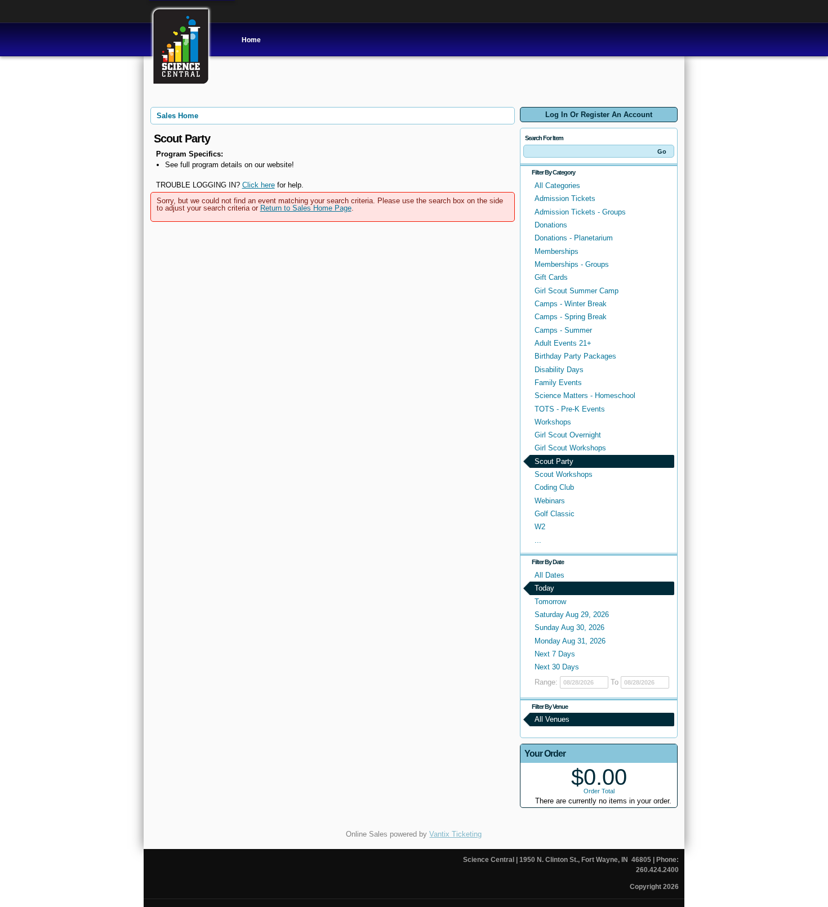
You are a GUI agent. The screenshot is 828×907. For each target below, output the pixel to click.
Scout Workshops (564, 474)
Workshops (553, 422)
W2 (540, 526)
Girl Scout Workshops (570, 448)
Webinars (550, 501)
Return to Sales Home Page (305, 208)
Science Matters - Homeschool (585, 395)
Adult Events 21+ (563, 343)
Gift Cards (551, 277)
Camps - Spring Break (571, 316)
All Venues (552, 719)
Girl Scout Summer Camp (576, 291)
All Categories (557, 185)
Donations (551, 225)
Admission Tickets (565, 198)
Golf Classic (555, 514)
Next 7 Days (555, 654)
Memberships (556, 251)
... (538, 540)
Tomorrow (550, 601)
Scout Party (554, 461)
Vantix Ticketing (455, 834)
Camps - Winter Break (571, 304)
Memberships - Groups (572, 264)
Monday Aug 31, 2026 (570, 641)
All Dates (549, 575)
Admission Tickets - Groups (580, 212)
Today (544, 588)
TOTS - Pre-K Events (570, 409)
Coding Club (554, 487)
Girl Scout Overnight (568, 435)
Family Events (558, 382)
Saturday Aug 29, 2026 (572, 614)
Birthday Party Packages (575, 356)
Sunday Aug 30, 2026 (569, 627)
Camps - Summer (563, 330)
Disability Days (559, 369)
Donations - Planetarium (574, 238)
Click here (258, 185)
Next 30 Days (557, 667)
